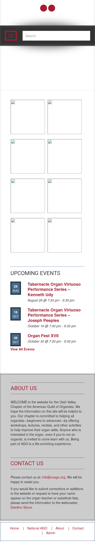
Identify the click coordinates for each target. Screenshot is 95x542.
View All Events (22, 349)
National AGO (37, 528)
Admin (50, 532)
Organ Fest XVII (43, 336)
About (60, 528)
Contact (78, 528)
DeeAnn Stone (21, 507)
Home (14, 528)
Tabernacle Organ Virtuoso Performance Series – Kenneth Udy (54, 289)
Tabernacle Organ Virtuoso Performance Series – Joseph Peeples (54, 315)
